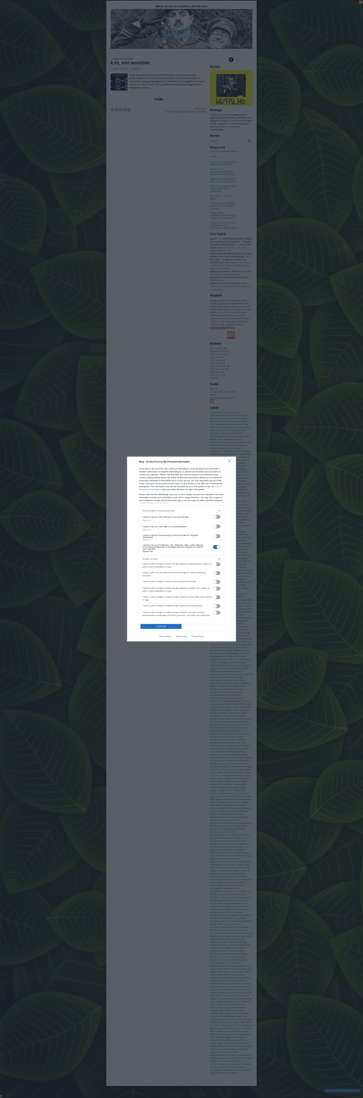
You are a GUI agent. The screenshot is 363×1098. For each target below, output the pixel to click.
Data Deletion (165, 636)
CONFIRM (161, 626)
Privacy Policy (197, 636)
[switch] (216, 517)
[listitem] (181, 510)
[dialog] (181, 549)
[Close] (230, 462)
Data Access (181, 636)
